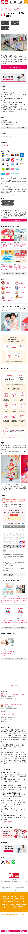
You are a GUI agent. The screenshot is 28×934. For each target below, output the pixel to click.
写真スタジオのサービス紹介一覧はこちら (14, 627)
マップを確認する (7, 127)
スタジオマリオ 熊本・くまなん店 (12, 714)
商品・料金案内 (14, 898)
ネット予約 (21, 931)
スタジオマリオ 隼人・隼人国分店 (12, 704)
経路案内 (7, 931)
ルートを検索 (20, 127)
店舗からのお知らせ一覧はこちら (14, 658)
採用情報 (18, 904)
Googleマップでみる (14, 685)
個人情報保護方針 (19, 907)
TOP (2, 8)
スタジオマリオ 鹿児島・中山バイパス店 (14, 694)
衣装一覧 (22, 898)
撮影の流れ (7, 901)
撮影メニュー (6, 896)
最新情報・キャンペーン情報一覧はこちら (14, 273)
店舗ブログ (14, 901)
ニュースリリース (9, 907)
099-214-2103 (4, 145)
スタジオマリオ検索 (16, 8)
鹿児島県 (3, 10)
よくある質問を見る (6, 822)
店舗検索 (7, 8)
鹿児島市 (9, 10)
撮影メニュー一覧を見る (8, 300)
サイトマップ (5, 904)
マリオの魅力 (6, 898)
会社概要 (24, 904)
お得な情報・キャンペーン (17, 896)
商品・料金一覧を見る (7, 437)
